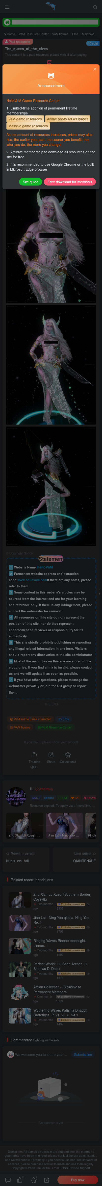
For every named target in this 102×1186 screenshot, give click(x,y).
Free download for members (70, 181)
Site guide (30, 181)
